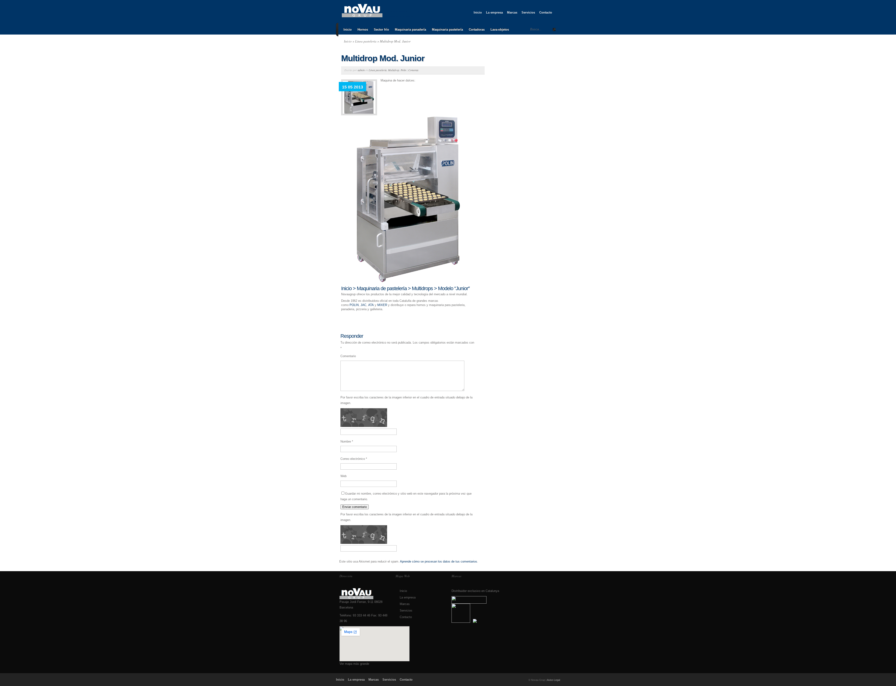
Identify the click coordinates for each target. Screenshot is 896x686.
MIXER (382, 305)
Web (343, 476)
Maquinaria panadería (410, 29)
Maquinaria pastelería (447, 29)
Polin (403, 70)
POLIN (354, 305)
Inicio (478, 12)
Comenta (413, 70)
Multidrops (422, 288)
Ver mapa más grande (354, 663)
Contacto (545, 12)
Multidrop (393, 70)
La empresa (494, 12)
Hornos (362, 29)
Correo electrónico (353, 459)
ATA (371, 305)
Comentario (348, 356)
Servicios (528, 12)
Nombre (346, 441)
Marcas (512, 12)
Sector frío (381, 29)
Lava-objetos (499, 29)
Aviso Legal (553, 680)
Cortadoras (477, 29)
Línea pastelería (365, 41)
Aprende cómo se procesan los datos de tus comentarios (438, 561)
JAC (363, 305)
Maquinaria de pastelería (382, 288)
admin (361, 70)
